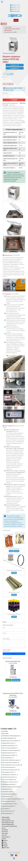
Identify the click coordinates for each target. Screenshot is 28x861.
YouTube (5, 840)
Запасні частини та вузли (8, 811)
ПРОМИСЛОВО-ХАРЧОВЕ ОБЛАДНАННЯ (12, 736)
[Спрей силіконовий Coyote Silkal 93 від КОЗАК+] (14, 605)
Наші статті (4, 835)
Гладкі (11, 551)
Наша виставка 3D (6, 837)
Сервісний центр (16, 11)
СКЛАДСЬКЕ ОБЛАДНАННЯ (9, 738)
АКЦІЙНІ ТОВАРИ (4, 733)
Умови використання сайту (8, 821)
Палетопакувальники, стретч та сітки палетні (12, 765)
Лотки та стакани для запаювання (10, 748)
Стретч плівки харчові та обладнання (11, 762)
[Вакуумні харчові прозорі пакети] (14, 539)
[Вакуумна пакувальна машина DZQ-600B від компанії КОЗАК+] (14, 192)
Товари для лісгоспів (7, 789)
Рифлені (16, 551)
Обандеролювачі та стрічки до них (10, 774)
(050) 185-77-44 (16, 9)
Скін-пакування (6, 808)
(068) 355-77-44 (16, 5)
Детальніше (16, 680)
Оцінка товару (7, 649)
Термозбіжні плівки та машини (9, 777)
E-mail (4, 633)
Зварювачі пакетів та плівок (9, 743)
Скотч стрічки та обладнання (9, 779)
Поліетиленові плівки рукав (9, 767)
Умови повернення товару (8, 822)
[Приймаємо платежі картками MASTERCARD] (16, 855)
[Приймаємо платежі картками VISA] (12, 855)
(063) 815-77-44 (16, 7)
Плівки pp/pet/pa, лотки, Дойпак (10, 755)
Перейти (14, 573)
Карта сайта (6, 847)
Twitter (4, 842)
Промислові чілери (7, 796)
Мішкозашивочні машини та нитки (10, 803)
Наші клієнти (5, 831)
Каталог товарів (9, 728)
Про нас (3, 828)
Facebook (5, 844)
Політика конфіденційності (8, 824)
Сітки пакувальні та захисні (9, 772)
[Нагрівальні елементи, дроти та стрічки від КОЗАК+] (14, 561)
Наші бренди (5, 830)
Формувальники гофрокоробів (9, 784)
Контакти (4, 838)
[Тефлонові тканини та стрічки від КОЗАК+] (14, 583)
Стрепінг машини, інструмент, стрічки (11, 769)
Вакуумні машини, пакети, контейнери (11, 740)
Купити (9, 680)
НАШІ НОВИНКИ (4, 731)
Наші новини (5, 833)
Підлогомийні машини (8, 813)
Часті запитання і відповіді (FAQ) (9, 826)
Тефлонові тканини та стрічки (9, 801)
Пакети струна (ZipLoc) (8, 757)
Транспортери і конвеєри (8, 791)
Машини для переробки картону (10, 794)
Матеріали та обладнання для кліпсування (12, 786)
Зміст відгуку (6, 638)
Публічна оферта (5, 817)
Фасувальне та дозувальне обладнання (11, 750)
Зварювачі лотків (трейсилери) (10, 745)
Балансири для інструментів (9, 806)
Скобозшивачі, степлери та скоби (10, 782)
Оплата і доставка (6, 819)
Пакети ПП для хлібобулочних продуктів (11, 760)
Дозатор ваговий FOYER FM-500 (13, 661)
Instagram (5, 846)
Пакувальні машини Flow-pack (9, 752)
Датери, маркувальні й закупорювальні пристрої (13, 799)
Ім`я (4, 627)
